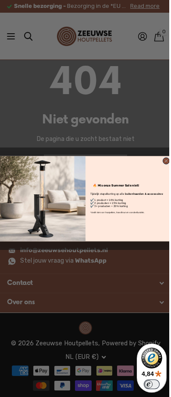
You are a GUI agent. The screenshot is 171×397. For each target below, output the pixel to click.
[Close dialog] (166, 160)
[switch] (152, 384)
